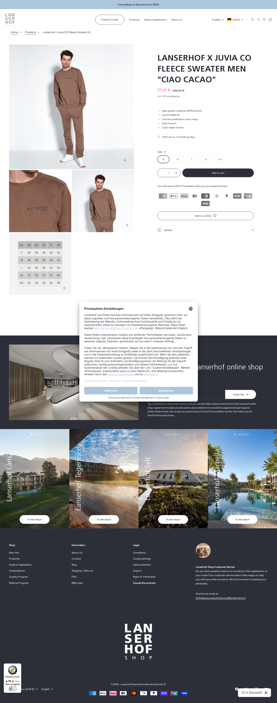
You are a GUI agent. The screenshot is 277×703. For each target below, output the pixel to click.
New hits (14, 552)
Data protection (142, 564)
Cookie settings (142, 558)
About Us (176, 19)
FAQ (74, 576)
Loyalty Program (18, 576)
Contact (76, 558)
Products (134, 19)
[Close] (266, 692)
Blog (74, 564)
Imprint (137, 570)
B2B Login (77, 582)
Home (14, 32)
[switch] (12, 688)
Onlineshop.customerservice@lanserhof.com (221, 597)
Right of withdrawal (144, 576)
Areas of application (155, 19)
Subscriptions (17, 570)
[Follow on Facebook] (237, 689)
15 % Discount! (251, 692)
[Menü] (19, 665)
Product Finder (110, 19)
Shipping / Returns (82, 570)
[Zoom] (125, 160)
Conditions (139, 552)
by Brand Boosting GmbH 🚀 (151, 684)
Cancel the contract (144, 582)
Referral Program (19, 582)
